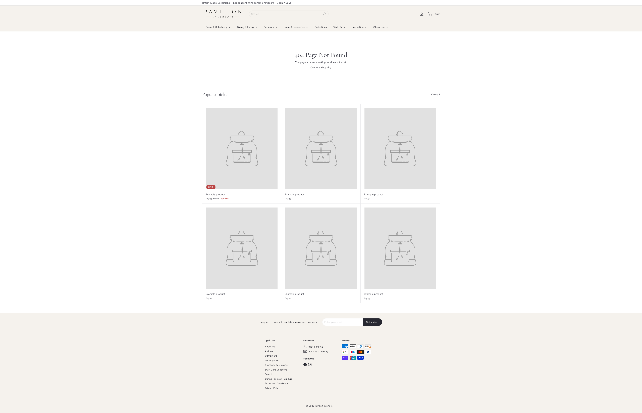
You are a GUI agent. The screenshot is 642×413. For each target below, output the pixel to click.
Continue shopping (321, 67)
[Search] (324, 14)
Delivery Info (272, 360)
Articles (269, 351)
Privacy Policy (272, 388)
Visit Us (338, 27)
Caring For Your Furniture (278, 379)
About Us (270, 346)
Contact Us (271, 355)
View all (435, 94)
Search (268, 374)
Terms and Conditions (276, 383)
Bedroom (269, 27)
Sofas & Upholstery (217, 27)
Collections (320, 27)
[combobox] (289, 14)
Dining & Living (245, 27)
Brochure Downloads (276, 365)
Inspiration (358, 27)
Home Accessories (294, 27)
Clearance (379, 27)
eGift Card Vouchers (276, 369)
